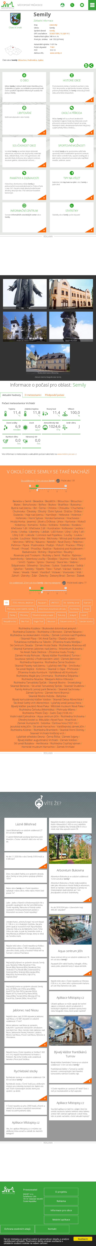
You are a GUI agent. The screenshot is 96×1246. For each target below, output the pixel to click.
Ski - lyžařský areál (71, 602)
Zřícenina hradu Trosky (61, 652)
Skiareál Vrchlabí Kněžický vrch (47, 733)
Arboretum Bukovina (70, 648)
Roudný (68, 552)
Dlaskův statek (67, 638)
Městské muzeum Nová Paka (67, 706)
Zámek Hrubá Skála (46, 645)
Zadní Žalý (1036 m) (61, 713)
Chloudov (64, 508)
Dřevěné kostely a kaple (42, 615)
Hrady (86, 609)
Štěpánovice (18, 565)
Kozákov (76, 525)
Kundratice (54, 528)
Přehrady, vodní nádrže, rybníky (20, 609)
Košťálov (53, 525)
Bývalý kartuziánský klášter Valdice (31, 699)
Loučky (68, 535)
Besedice (38, 501)
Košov (43, 525)
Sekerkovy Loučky (35, 558)
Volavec (56, 572)
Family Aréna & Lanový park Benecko (35, 689)
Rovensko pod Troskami (27, 555)
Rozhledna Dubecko (24, 631)
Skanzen (87, 602)
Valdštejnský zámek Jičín (70, 726)
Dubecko (18, 514)
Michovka (52, 538)
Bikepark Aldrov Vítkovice (59, 679)
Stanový (50, 562)
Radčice (47, 548)
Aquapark (42, 602)
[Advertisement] (48, 256)
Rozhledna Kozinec (21, 730)
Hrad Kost (70, 719)
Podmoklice (32, 60)
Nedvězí (51, 542)
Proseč (15, 548)
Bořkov (42, 504)
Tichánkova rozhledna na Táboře (32, 642)
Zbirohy (25, 575)
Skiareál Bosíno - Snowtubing (65, 682)
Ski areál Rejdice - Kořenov (31, 669)
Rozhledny (74, 609)
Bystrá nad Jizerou (21, 508)
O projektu (61, 1191)
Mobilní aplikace (61, 1219)
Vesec (16, 572)
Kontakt (52, 1228)
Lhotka (23, 531)
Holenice (76, 514)
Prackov (70, 545)
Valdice (77, 569)
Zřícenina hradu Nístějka (66, 642)
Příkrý (80, 545)
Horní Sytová (36, 518)
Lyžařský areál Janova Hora (66, 703)
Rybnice (76, 555)
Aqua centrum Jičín (48, 716)
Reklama (61, 1201)
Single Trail (38, 621)
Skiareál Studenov (74, 686)
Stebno (74, 562)
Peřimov (15, 545)
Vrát (78, 572)
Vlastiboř (45, 572)
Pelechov (78, 542)
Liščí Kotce (57, 531)
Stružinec (45, 565)
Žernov (71, 575)
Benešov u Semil (22, 501)
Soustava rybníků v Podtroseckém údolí (37, 659)
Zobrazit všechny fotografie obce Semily (48, 377)
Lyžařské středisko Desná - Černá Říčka (38, 736)
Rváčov (66, 555)
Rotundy (61, 615)
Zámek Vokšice (68, 740)
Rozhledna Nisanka (32, 679)
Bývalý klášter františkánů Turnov (61, 655)
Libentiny (34, 531)
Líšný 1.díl (78, 531)
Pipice (26, 545)
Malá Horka (38, 538)
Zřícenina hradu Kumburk (32, 672)
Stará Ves (62, 562)
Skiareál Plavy (28, 638)
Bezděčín (50, 501)
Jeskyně (73, 615)
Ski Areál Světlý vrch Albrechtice (31, 703)
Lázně (83, 615)
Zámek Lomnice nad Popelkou (69, 635)
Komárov (33, 525)
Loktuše (30, 535)
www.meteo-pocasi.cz (67, 454)
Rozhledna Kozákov (29, 628)
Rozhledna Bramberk (46, 730)
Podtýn (50, 545)
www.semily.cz (56, 53)
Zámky (12, 615)
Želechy (43, 575)
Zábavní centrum (67, 621)
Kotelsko (65, 525)
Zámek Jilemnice (70, 659)
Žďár (34, 575)
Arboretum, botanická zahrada (52, 609)
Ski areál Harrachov (44, 726)
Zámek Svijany (70, 736)
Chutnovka (19, 511)
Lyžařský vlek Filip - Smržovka (63, 665)
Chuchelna (77, 508)
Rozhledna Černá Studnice (60, 662)
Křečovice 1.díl (19, 528)
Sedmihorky (17, 558)
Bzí (35, 508)
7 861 (52, 47)
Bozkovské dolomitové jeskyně (59, 628)
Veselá (25, 572)
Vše (6, 602)
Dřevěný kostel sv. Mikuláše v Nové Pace (40, 719)
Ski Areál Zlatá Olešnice (33, 652)
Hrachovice (73, 518)
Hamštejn (51, 514)
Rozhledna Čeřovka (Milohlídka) (36, 709)
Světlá (79, 565)
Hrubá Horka (17, 521)
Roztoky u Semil (51, 555)
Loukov (78, 535)
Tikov (49, 569)
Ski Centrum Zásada (21, 645)
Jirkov (60, 521)
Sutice (55, 565)
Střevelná (32, 565)
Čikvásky (31, 511)
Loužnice (25, 538)
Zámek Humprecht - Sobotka (33, 723)
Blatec (17, 504)
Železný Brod (57, 575)
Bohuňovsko (29, 504)
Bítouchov (22, 60)
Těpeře (40, 569)
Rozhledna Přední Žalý (35, 713)
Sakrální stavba (85, 621)
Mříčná (30, 542)
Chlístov (52, 508)
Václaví (67, 569)
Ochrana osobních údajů (17, 1228)
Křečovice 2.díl (37, 528)
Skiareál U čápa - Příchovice (63, 669)
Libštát (45, 531)
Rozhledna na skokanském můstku (30, 635)
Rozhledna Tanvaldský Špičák (30, 682)
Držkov (78, 511)
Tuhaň (57, 569)
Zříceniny (24, 615)
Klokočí (82, 521)
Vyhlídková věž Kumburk (63, 672)
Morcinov (18, 542)
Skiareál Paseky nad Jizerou (30, 665)
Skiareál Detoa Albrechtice (67, 699)
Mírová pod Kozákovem (73, 538)
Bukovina (75, 504)
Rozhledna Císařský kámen (65, 743)
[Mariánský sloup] (71, 327)
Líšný (67, 531)
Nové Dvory (64, 542)
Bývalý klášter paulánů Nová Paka (30, 706)
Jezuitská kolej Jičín (20, 726)
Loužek (14, 538)
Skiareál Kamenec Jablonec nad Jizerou (35, 648)
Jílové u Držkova (46, 521)
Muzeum (51, 621)
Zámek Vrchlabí (65, 746)
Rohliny (42, 552)
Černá (42, 508)
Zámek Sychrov (34, 692)
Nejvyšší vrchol (10, 621)
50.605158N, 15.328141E (60, 33)
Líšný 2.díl (18, 535)
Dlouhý (42, 511)
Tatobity (29, 569)
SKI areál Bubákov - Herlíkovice (31, 743)
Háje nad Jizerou (35, 514)
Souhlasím (83, 1238)
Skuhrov (64, 558)
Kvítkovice (67, 528)
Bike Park (25, 621)
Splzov (40, 562)
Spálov (40, 60)
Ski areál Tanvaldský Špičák (47, 686)
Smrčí (82, 558)
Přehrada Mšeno (65, 709)
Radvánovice (29, 552)
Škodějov (52, 558)
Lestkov (79, 528)
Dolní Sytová (55, 511)
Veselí (34, 572)
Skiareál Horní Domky (72, 730)
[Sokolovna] (71, 294)
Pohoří (60, 545)
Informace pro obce (61, 1210)
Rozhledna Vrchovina (72, 716)
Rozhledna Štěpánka (66, 675)
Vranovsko (68, 572)
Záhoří (15, 575)
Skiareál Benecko (19, 686)
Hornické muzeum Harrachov (38, 746)
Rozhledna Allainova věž (72, 645)
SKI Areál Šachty (47, 638)
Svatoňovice (67, 565)
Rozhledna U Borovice (50, 631)
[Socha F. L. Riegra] (25, 294)
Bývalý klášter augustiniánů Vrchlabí (38, 740)
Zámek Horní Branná (57, 692)
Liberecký (53, 25)
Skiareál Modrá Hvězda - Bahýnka (47, 696)
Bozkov (52, 504)
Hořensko (21, 518)
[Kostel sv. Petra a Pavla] (25, 327)
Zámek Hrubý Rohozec (27, 655)
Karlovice (71, 521)
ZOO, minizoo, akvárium (22, 602)
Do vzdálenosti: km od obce (38, 480)
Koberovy (20, 525)
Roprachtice (55, 552)
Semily (42, 14)
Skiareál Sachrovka (69, 689)
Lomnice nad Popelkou (49, 535)
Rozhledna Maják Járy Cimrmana (34, 675)
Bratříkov (63, 504)
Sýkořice (18, 569)
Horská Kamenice (54, 518)
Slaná (74, 558)
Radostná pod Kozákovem (68, 548)
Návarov (40, 542)
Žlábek (80, 575)
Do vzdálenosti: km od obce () (35, 582)
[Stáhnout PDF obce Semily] (86, 65)
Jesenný (31, 521)
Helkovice (64, 514)
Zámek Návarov (73, 631)
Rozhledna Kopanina (31, 662)
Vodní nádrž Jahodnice (22, 716)
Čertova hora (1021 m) (64, 723)
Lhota (14, 531)
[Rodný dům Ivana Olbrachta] (48, 359)
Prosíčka (36, 548)
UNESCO (55, 602)
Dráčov (68, 511)
